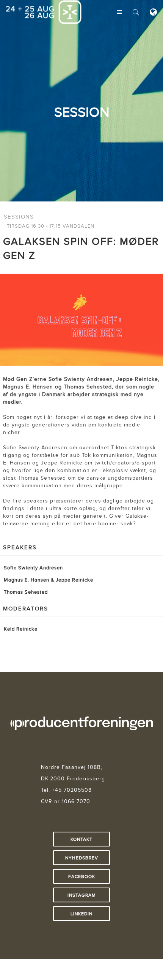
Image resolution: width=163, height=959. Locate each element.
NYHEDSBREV (81, 857)
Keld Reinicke (21, 628)
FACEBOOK (81, 876)
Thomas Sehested (26, 591)
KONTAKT (81, 839)
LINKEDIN (81, 913)
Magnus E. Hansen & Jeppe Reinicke (48, 579)
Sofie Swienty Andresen (33, 567)
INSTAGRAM (81, 895)
